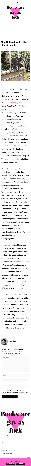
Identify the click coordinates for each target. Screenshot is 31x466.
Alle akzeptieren (11, 463)
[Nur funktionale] (29, 462)
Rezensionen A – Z (6, 439)
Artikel (3, 442)
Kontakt (4, 447)
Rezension (3, 49)
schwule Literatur (5, 335)
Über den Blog (5, 435)
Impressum (4, 450)
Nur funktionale (20, 463)
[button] (15, 26)
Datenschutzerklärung (7, 453)
